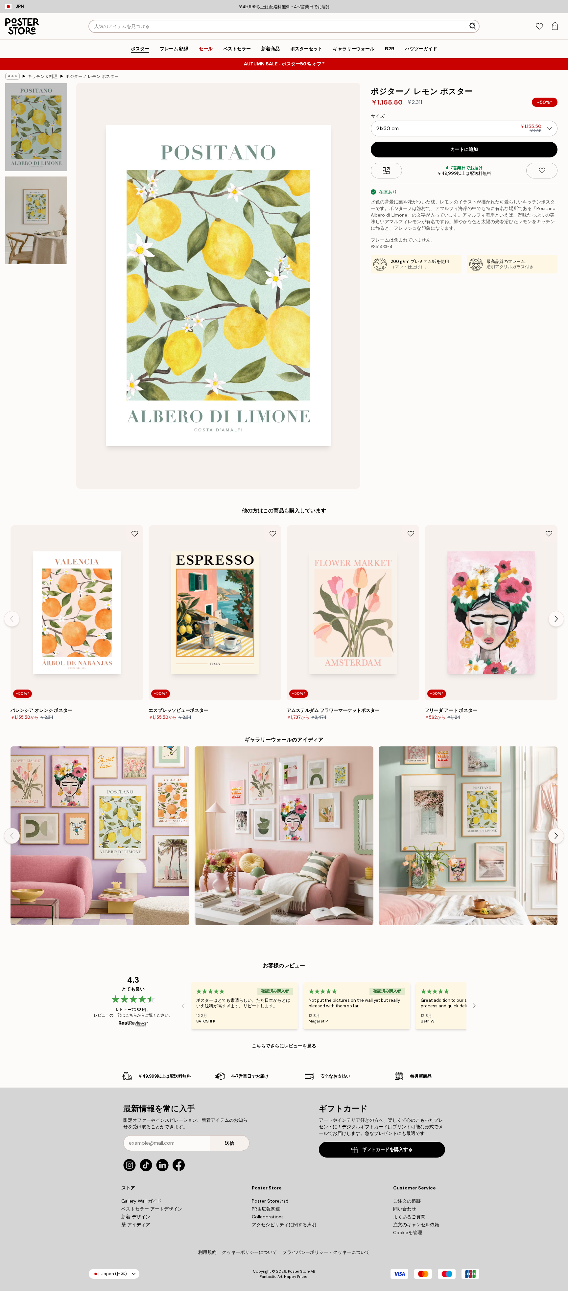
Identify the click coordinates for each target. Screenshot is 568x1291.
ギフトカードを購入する (387, 1149)
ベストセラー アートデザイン (151, 1209)
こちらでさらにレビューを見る (284, 1046)
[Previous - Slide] (12, 619)
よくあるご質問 (409, 1217)
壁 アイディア (135, 1225)
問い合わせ (404, 1209)
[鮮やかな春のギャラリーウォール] (468, 835)
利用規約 (207, 1252)
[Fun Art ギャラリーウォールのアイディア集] (100, 835)
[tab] (539, 26)
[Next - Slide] (556, 619)
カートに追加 (464, 149)
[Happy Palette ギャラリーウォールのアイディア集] (284, 835)
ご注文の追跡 (407, 1201)
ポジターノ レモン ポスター (92, 76)
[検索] (473, 26)
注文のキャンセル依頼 (416, 1225)
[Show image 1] (36, 127)
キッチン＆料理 (43, 76)
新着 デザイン (135, 1217)
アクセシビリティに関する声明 (284, 1225)
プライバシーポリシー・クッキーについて (326, 1252)
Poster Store (299, 1271)
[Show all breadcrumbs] (12, 76)
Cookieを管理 (407, 1232)
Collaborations (268, 1217)
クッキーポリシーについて (249, 1252)
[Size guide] (386, 170)
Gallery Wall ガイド (141, 1201)
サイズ (378, 116)
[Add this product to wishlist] (541, 170)
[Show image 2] (36, 220)
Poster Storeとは (270, 1201)
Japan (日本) (114, 1274)
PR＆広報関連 (266, 1209)
